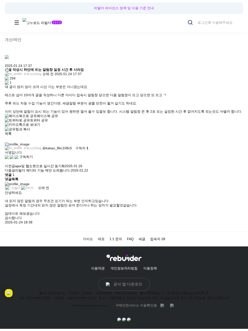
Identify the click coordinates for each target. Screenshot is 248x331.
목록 (8, 133)
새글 (142, 239)
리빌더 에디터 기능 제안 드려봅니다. (43, 170)
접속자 (157, 239)
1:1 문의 (115, 239)
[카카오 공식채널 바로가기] (119, 319)
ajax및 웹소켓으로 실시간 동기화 (40, 166)
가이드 (88, 239)
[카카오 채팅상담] (124, 319)
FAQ (130, 239)
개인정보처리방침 (124, 268)
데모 (101, 239)
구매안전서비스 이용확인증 (136, 305)
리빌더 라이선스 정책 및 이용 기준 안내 (124, 8)
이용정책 (150, 268)
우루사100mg (32, 74)
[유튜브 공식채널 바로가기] (129, 319)
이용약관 (98, 268)
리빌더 (15, 188)
